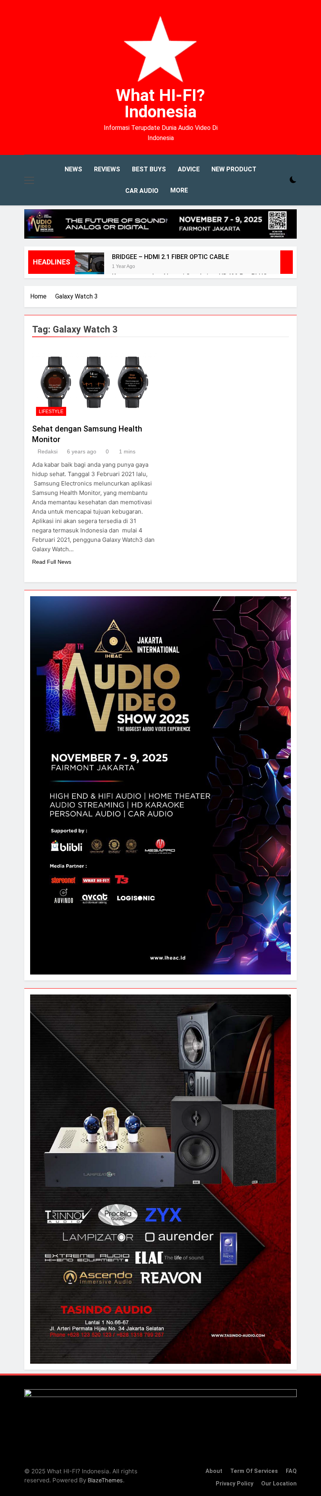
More (179, 190)
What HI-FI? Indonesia (160, 103)
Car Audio (142, 190)
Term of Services (254, 1471)
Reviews (107, 169)
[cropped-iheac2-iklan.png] (160, 224)
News (73, 169)
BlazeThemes (105, 1480)
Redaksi (48, 451)
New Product (233, 169)
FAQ (291, 1471)
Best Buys (149, 169)
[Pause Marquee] (286, 262)
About (214, 1471)
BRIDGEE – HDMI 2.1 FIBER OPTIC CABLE (170, 257)
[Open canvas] (29, 180)
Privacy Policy (234, 1483)
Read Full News (51, 562)
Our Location (279, 1483)
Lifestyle (51, 411)
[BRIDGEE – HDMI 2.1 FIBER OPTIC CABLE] (89, 267)
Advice (189, 169)
